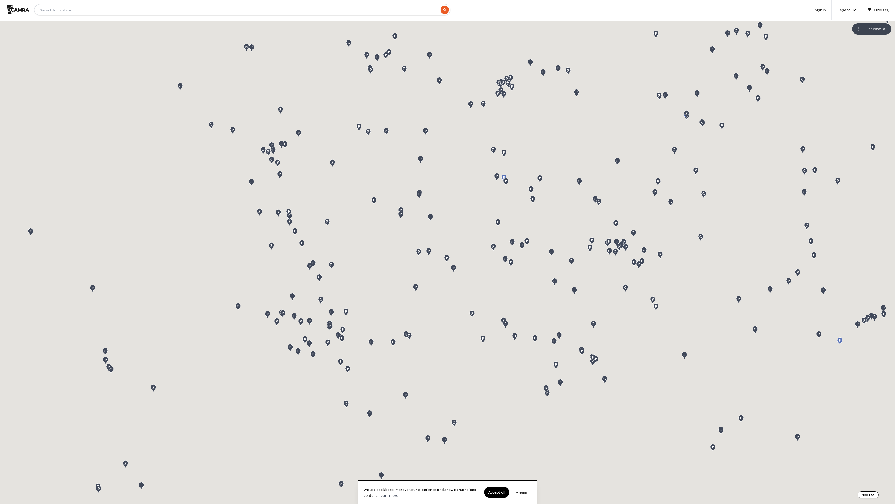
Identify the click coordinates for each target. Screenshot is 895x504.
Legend (844, 9)
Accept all (496, 492)
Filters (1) (881, 9)
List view (873, 28)
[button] (750, 88)
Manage (522, 492)
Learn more (388, 495)
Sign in (820, 9)
